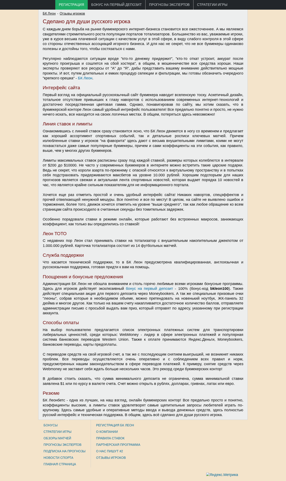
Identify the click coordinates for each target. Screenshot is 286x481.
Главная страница (60, 464)
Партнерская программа (118, 444)
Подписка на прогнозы (64, 451)
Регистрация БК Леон (115, 425)
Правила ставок (110, 438)
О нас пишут (107, 451)
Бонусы (51, 425)
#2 (121, 451)
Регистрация (71, 4)
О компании (107, 431)
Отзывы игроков (72, 13)
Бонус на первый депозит (116, 4)
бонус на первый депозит (149, 288)
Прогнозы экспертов (169, 4)
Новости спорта (58, 457)
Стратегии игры (212, 4)
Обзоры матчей (57, 438)
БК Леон (49, 13)
